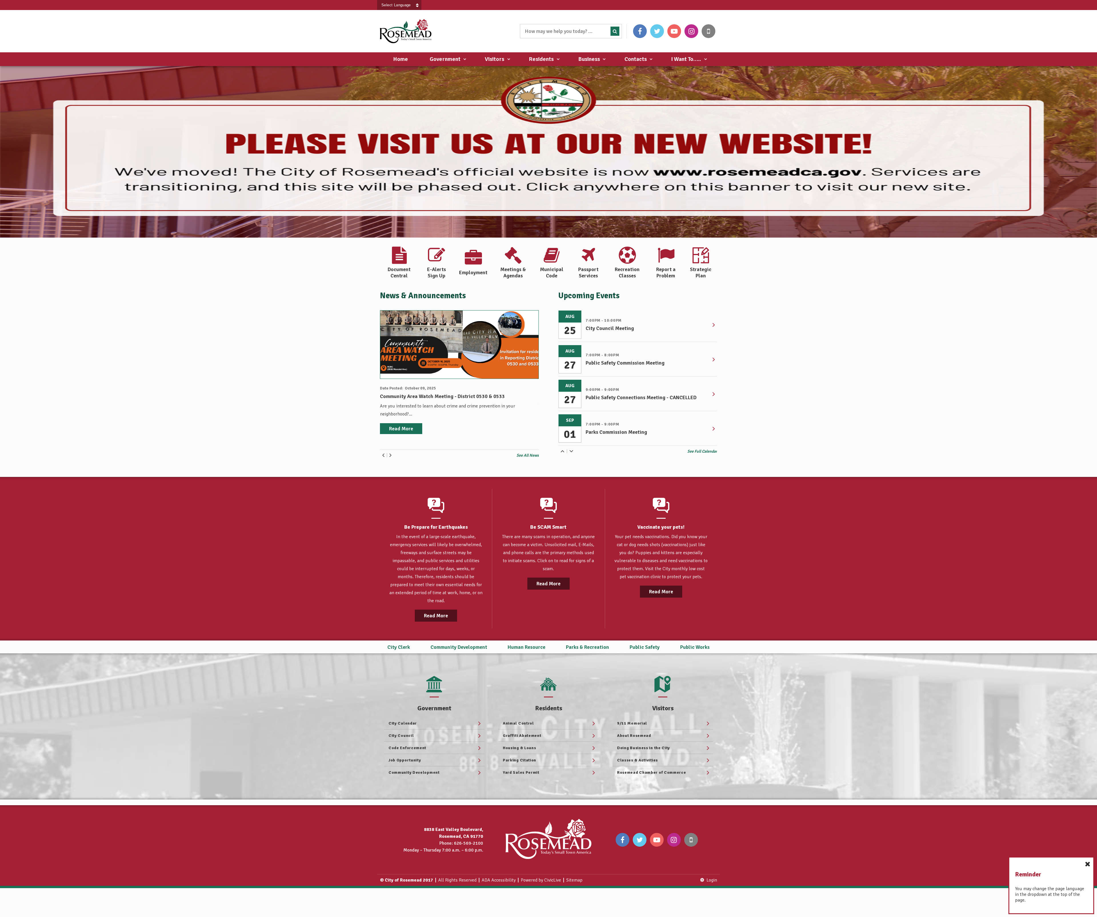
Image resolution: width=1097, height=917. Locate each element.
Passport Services (588, 272)
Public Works (695, 647)
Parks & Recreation (587, 647)
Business (589, 59)
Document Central (399, 272)
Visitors (494, 59)
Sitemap (574, 880)
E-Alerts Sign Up (436, 272)
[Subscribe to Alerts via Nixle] (708, 31)
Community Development (459, 647)
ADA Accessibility (499, 880)
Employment (473, 272)
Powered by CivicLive (541, 880)
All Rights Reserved (457, 880)
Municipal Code (551, 272)
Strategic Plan (700, 272)
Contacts (635, 59)
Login (711, 880)
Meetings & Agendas (513, 272)
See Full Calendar (702, 451)
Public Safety (645, 647)
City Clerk (398, 647)
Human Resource (526, 647)
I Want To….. (686, 59)
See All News (528, 455)
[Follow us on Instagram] (691, 31)
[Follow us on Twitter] (657, 31)
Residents (541, 59)
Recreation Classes (627, 272)
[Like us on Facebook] (640, 31)
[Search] (614, 31)
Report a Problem (666, 272)
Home (400, 59)
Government (445, 59)
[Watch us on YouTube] (674, 31)
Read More (436, 615)
